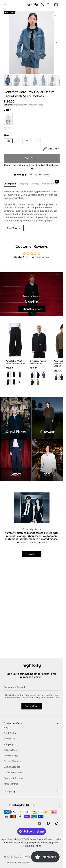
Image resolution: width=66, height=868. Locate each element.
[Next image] (56, 43)
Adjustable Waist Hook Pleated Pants (15, 362)
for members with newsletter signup (24, 105)
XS (10, 141)
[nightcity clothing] (32, 666)
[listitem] (8, 374)
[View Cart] (56, 4)
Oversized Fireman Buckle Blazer (38, 362)
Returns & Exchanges (53, 183)
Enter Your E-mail (14, 687)
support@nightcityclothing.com (41, 842)
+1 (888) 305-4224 (31, 846)
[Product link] (15, 355)
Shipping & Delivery (29, 183)
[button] (8, 4)
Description (10, 183)
